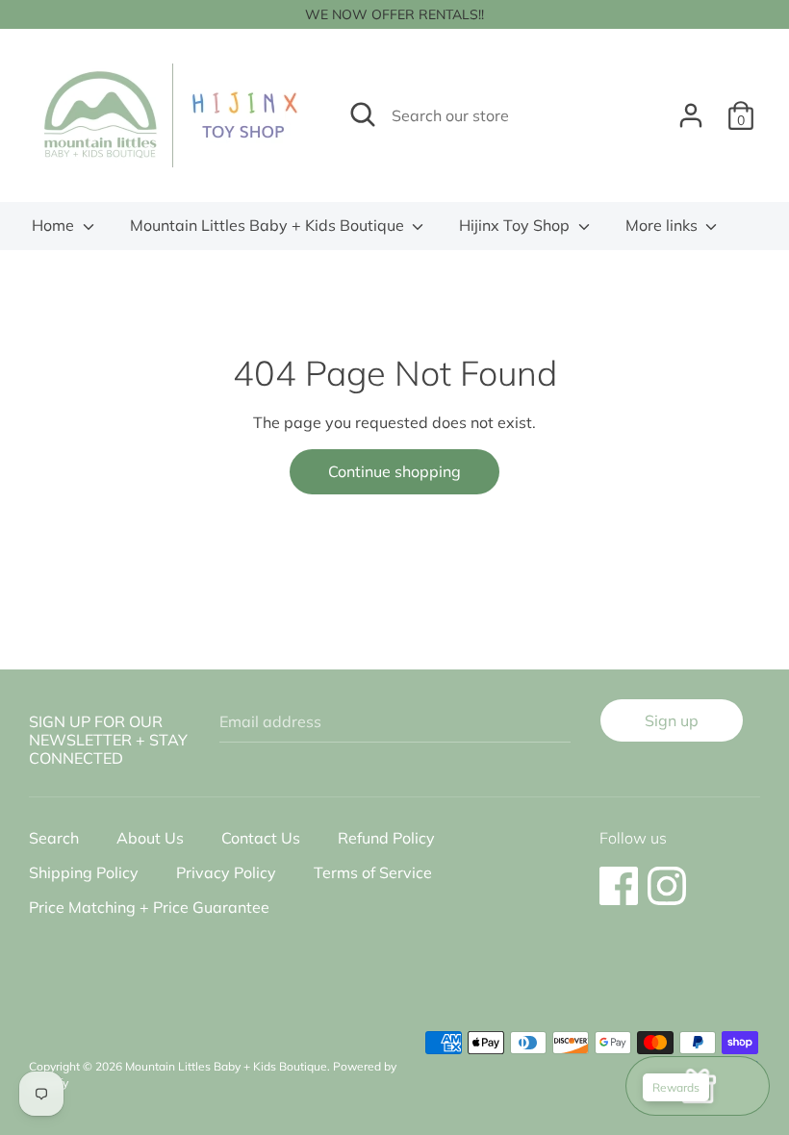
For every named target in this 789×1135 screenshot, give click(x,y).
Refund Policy (386, 837)
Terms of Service (373, 872)
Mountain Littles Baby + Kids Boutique (269, 225)
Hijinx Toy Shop (516, 225)
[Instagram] (667, 876)
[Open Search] (363, 114)
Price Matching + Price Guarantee (149, 907)
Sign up (672, 720)
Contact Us (260, 837)
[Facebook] (618, 876)
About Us (150, 837)
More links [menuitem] (663, 225)
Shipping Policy (84, 872)
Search (54, 837)
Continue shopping (394, 471)
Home (55, 225)
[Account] (691, 107)
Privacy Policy (226, 872)
